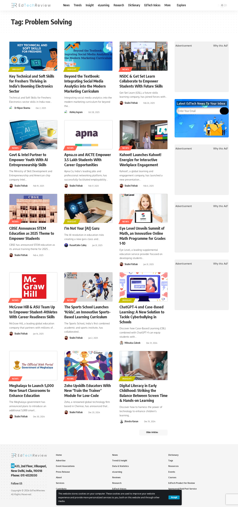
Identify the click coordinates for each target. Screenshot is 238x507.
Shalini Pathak (131, 103)
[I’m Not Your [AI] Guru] (88, 208)
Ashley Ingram (76, 112)
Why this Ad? (220, 45)
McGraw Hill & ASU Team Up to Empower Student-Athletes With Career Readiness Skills (33, 311)
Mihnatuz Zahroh (132, 342)
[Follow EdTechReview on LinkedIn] (44, 483)
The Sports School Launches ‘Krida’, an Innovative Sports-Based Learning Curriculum (87, 311)
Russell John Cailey (78, 245)
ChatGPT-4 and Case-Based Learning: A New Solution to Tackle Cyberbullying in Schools (142, 314)
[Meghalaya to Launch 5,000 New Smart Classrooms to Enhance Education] (33, 365)
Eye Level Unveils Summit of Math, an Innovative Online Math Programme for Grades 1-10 (143, 236)
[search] (215, 5)
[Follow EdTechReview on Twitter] (32, 483)
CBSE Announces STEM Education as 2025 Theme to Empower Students (31, 233)
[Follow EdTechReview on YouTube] (36, 483)
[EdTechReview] (31, 5)
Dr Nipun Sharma (22, 108)
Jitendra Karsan (131, 421)
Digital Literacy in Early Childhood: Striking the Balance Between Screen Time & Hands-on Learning (144, 393)
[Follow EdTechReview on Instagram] (40, 483)
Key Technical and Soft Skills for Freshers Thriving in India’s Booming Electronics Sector (31, 83)
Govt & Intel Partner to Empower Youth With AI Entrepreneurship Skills (28, 159)
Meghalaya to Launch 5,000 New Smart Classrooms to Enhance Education (31, 390)
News (125, 69)
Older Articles (152, 432)
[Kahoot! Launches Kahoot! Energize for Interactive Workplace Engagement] (143, 134)
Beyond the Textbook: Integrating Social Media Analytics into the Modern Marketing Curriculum (85, 83)
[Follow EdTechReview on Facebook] (28, 483)
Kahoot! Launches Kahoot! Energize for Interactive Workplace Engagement (140, 159)
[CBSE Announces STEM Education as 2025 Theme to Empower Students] (33, 208)
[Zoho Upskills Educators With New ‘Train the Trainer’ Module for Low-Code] (88, 365)
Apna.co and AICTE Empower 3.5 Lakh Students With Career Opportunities (87, 159)
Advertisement (183, 45)
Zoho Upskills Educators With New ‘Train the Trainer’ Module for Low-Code (87, 390)
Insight (16, 69)
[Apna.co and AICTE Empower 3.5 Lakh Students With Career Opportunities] (88, 134)
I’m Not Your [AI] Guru (81, 228)
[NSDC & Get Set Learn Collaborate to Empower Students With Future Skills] (143, 56)
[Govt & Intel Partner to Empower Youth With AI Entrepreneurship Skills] (33, 134)
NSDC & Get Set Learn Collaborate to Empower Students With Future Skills (141, 81)
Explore (181, 5)
